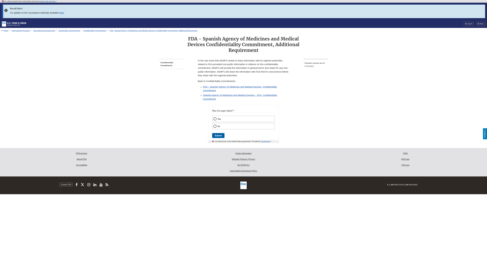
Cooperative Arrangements (69, 31)
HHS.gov (405, 159)
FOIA (405, 153)
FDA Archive (81, 153)
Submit (218, 135)
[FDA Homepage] (14, 24)
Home (6, 31)
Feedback (485, 134)
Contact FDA (66, 185)
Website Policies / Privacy (243, 159)
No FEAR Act (243, 165)
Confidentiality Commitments (94, 31)
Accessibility (81, 165)
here (61, 13)
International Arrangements (44, 31)
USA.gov (405, 165)
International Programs (21, 31)
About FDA (82, 159)
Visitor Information (243, 153)
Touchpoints (265, 141)
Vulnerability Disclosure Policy (243, 171)
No (219, 126)
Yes (219, 118)
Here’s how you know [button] (48, 1)
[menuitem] (315, 65)
